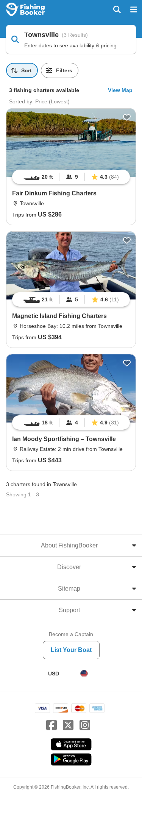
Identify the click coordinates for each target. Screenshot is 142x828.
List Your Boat (71, 650)
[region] (71, 177)
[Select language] (84, 673)
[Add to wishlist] (127, 117)
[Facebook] (51, 725)
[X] (68, 725)
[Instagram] (85, 725)
